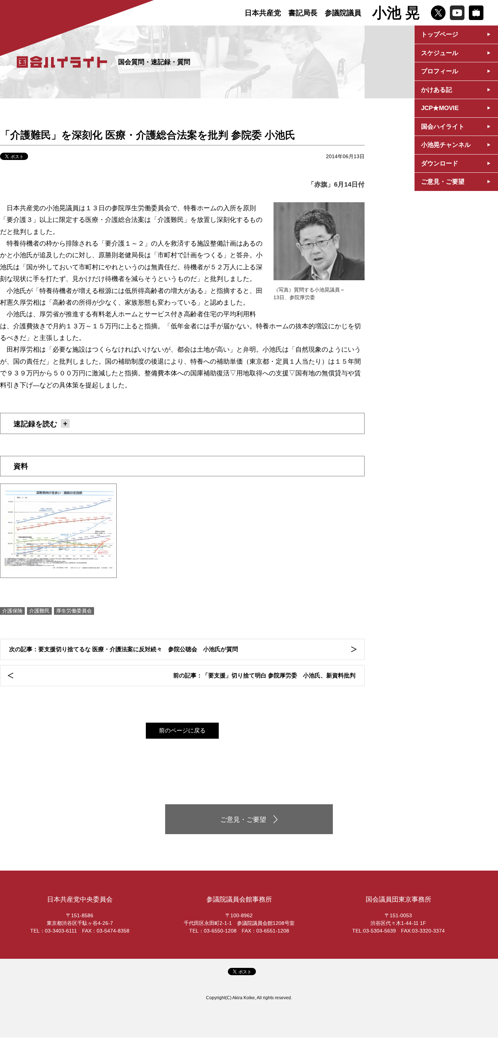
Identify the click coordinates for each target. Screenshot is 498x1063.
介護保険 (12, 611)
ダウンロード (439, 163)
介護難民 (39, 611)
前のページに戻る (182, 730)
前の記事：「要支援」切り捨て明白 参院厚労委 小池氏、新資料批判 (264, 675)
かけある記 (436, 89)
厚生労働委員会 (74, 611)
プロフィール (439, 71)
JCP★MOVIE (440, 108)
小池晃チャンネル (446, 144)
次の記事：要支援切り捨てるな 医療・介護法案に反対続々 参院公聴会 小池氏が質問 (123, 649)
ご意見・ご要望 (442, 181)
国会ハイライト (442, 126)
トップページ (439, 34)
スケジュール (439, 53)
